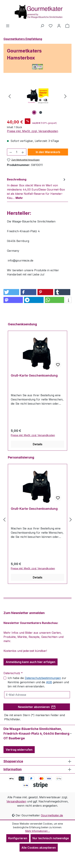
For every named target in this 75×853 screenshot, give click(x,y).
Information (12, 769)
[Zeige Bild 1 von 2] (34, 112)
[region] (37, 96)
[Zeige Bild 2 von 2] (40, 112)
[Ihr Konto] (59, 25)
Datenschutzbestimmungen (43, 678)
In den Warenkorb (48, 152)
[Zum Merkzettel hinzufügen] (57, 364)
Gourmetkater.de (52, 815)
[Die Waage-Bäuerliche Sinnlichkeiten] (37, 66)
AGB (49, 682)
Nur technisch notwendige (50, 838)
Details (37, 444)
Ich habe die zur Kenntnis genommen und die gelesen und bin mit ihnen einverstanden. (38, 682)
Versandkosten (16, 801)
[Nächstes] (65, 96)
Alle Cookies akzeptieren (38, 847)
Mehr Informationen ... (37, 830)
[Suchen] (42, 25)
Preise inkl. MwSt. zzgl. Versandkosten (32, 131)
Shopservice (13, 761)
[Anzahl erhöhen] (23, 152)
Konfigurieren (17, 838)
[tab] (36, 188)
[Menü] (7, 25)
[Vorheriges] (9, 96)
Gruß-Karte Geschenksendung (34, 375)
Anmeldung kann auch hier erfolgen (30, 662)
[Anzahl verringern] (10, 152)
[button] (11, 292)
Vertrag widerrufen (19, 749)
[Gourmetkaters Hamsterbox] (37, 96)
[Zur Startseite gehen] (37, 11)
